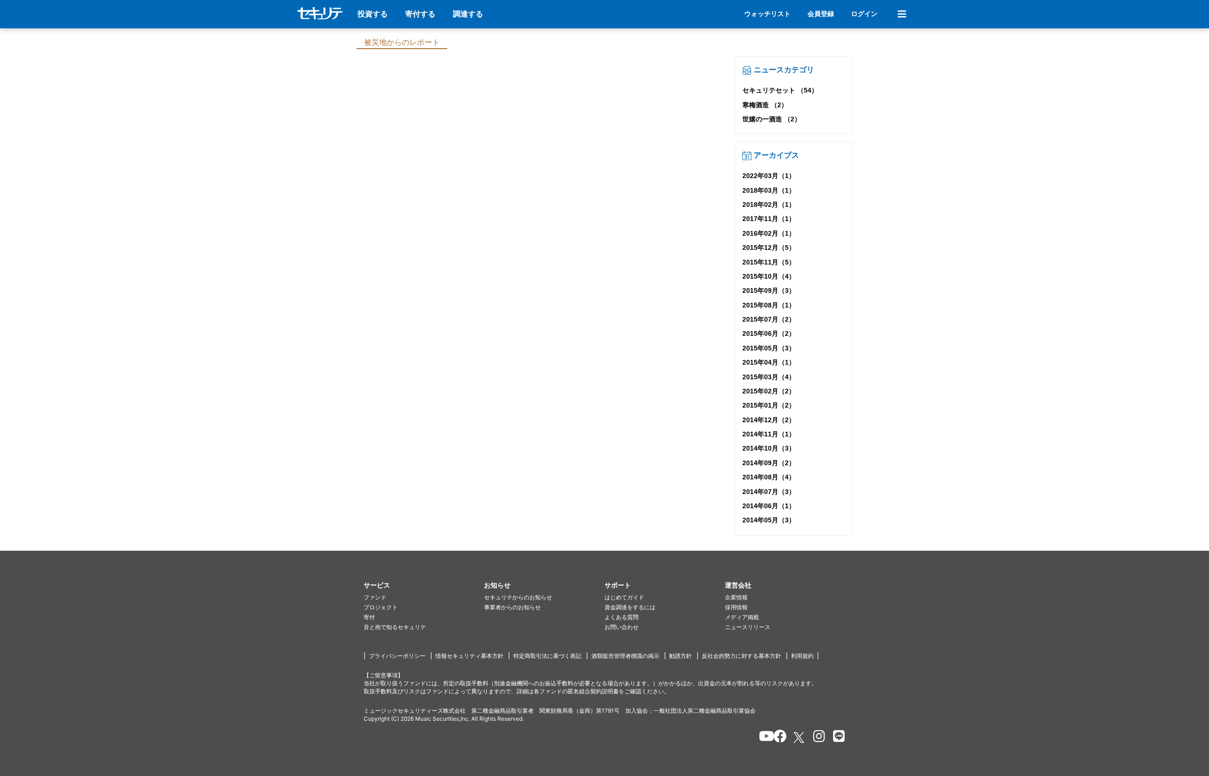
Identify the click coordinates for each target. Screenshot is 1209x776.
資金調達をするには (630, 607)
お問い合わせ (621, 627)
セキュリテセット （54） (780, 90)
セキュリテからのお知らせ (518, 597)
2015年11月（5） (768, 262)
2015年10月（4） (768, 276)
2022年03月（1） (768, 175)
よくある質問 (621, 617)
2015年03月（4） (768, 377)
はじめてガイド (624, 597)
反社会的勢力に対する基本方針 (741, 655)
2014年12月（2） (768, 420)
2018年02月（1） (768, 204)
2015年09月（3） (768, 290)
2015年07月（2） (768, 319)
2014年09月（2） (768, 463)
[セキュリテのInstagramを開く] (816, 738)
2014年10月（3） (768, 448)
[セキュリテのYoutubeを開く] (762, 738)
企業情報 (736, 597)
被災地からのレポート (402, 42)
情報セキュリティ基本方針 (469, 655)
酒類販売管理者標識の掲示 (625, 655)
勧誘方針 (680, 655)
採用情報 (736, 607)
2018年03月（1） (768, 190)
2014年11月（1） (768, 434)
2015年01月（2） (768, 405)
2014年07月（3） (768, 491)
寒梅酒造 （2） (765, 105)
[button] (424, 585)
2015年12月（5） (768, 247)
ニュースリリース (747, 627)
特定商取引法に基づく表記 (547, 655)
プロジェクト (381, 607)
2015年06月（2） (768, 333)
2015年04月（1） (768, 362)
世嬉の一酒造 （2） (771, 119)
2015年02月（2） (768, 391)
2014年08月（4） (768, 477)
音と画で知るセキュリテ (395, 627)
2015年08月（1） (768, 305)
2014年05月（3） (768, 520)
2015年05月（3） (768, 348)
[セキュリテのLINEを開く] (836, 738)
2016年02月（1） (768, 233)
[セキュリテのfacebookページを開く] (777, 738)
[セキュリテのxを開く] (799, 737)
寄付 (369, 617)
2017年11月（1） (768, 218)
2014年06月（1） (768, 506)
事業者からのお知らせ (512, 607)
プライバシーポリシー (397, 655)
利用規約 (802, 655)
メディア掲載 (742, 617)
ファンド (375, 597)
